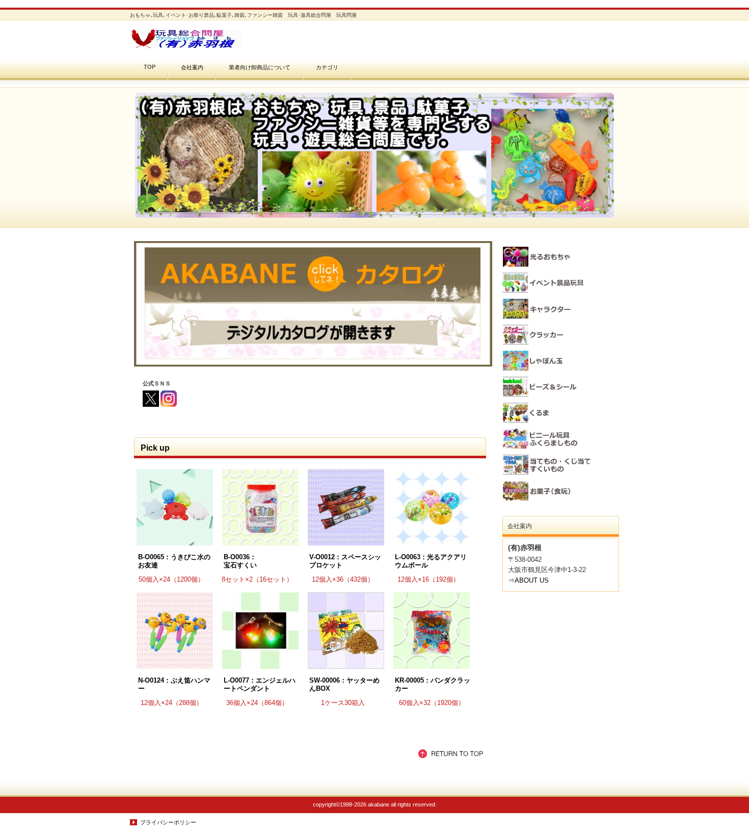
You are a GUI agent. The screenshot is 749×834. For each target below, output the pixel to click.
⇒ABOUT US (528, 580)
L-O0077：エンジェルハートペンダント (260, 684)
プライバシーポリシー (168, 822)
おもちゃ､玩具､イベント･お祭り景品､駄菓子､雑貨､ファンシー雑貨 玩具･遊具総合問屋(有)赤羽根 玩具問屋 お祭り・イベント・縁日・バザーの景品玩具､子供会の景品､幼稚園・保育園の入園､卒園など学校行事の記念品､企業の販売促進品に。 (232, 39)
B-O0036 (237, 557)
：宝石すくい (240, 561)
